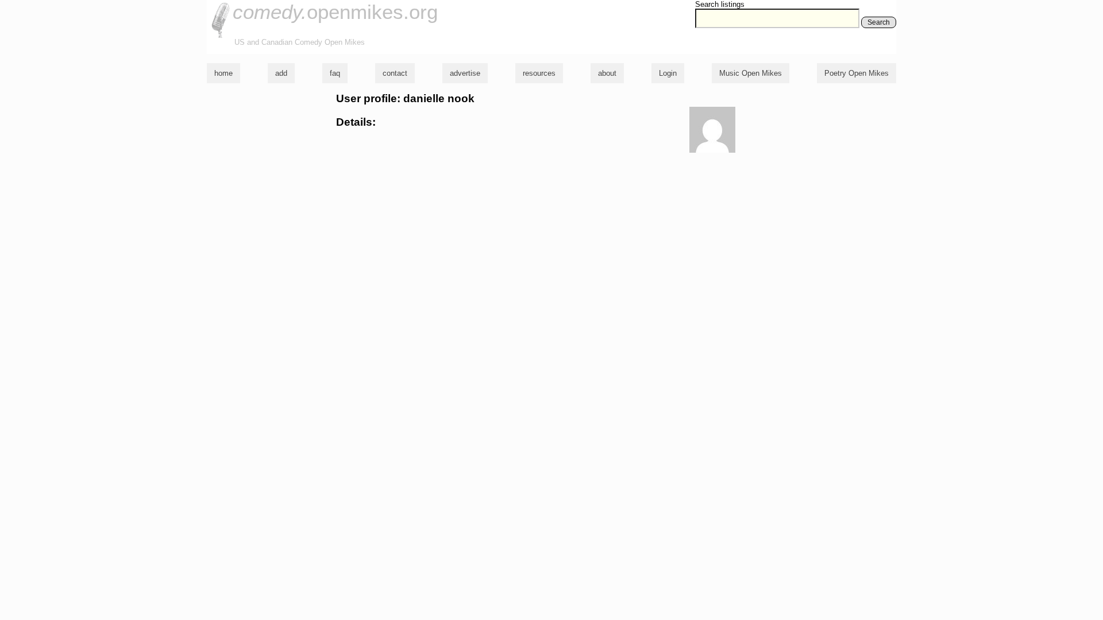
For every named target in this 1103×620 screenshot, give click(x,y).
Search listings (720, 4)
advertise (465, 73)
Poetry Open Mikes (856, 73)
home (223, 73)
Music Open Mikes (750, 73)
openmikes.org (335, 12)
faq (335, 73)
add (281, 73)
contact (395, 73)
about (607, 73)
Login (668, 73)
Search (878, 22)
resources (539, 73)
